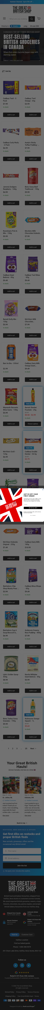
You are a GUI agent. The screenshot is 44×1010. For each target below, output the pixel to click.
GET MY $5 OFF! (33, 507)
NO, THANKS (33, 515)
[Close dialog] (43, 489)
